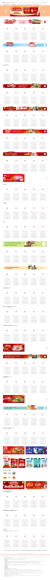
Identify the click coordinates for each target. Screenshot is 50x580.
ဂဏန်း (7, 568)
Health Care (9, 574)
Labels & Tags (26, 575)
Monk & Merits (41, 570)
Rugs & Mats (28, 570)
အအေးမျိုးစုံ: (5, 564)
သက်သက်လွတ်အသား (25, 558)
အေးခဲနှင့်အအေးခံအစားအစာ (22, 559)
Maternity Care (11, 576)
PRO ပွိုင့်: (5, 563)
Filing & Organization (17, 575)
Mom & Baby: (5, 576)
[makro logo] (4, 2)
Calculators (13, 575)
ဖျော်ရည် (26, 564)
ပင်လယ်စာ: (5, 568)
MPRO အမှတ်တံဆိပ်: (6, 566)
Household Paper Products (7, 570)
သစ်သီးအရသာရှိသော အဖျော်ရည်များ (31, 564)
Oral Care (12, 574)
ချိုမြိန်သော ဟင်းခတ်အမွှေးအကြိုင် (22, 562)
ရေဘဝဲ (15, 568)
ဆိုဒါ (11, 564)
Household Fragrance (16, 570)
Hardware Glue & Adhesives (34, 571)
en (46, 1)
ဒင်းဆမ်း (9, 559)
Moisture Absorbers (21, 570)
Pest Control (25, 570)
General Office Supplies (22, 575)
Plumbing (14, 572)
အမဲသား (7, 558)
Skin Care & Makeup (23, 574)
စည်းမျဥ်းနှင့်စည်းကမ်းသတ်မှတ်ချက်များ (41, 550)
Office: (5, 575)
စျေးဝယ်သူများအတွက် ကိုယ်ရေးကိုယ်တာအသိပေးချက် (28, 550)
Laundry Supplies (12, 570)
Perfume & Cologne (15, 574)
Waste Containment (37, 570)
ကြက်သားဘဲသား (12, 558)
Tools (18, 572)
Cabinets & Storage (9, 571)
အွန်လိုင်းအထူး (7, 563)
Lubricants (12, 572)
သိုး (18, 558)
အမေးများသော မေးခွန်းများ (7, 550)
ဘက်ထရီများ (10, 575)
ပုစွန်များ (13, 568)
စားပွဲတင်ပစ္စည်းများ (16, 573)
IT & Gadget (7, 575)
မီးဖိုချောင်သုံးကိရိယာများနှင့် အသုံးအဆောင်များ (8, 573)
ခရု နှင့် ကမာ (11, 568)
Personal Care (19, 574)
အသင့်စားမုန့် (12, 562)
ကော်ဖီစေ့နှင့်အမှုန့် (18, 564)
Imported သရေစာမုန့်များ (36, 562)
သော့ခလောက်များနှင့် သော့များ (7, 572)
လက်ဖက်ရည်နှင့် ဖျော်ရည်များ (38, 564)
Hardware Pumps (39, 571)
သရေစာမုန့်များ (32, 562)
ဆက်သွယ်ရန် (13, 550)
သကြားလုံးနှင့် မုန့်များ (28, 562)
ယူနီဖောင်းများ (32, 572)
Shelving (20, 571)
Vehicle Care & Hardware (25, 572)
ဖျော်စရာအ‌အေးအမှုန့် (23, 564)
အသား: (5, 558)
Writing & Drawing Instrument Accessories (36, 575)
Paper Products (29, 575)
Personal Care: (5, 574)
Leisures (17, 572)
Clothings (29, 572)
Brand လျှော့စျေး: (6, 567)
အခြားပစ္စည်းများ (21, 558)
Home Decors (24, 571)
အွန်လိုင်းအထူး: (5, 560)
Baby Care (8, 576)
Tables (21, 571)
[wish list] (42, 2)
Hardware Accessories (28, 571)
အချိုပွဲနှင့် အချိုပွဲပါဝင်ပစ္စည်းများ (7, 562)
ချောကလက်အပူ (42, 564)
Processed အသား (16, 558)
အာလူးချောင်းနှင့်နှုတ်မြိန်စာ (12, 559)
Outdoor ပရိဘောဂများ (16, 571)
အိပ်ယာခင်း (5, 571)
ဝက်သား (9, 558)
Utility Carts (21, 572)
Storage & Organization (32, 570)
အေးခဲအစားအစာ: (6, 559)
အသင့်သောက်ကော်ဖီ (14, 564)
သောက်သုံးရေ (9, 564)
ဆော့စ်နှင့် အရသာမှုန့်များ (16, 562)
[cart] (44, 2)
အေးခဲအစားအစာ (17, 559)
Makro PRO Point (18, 550)
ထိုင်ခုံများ (12, 571)
